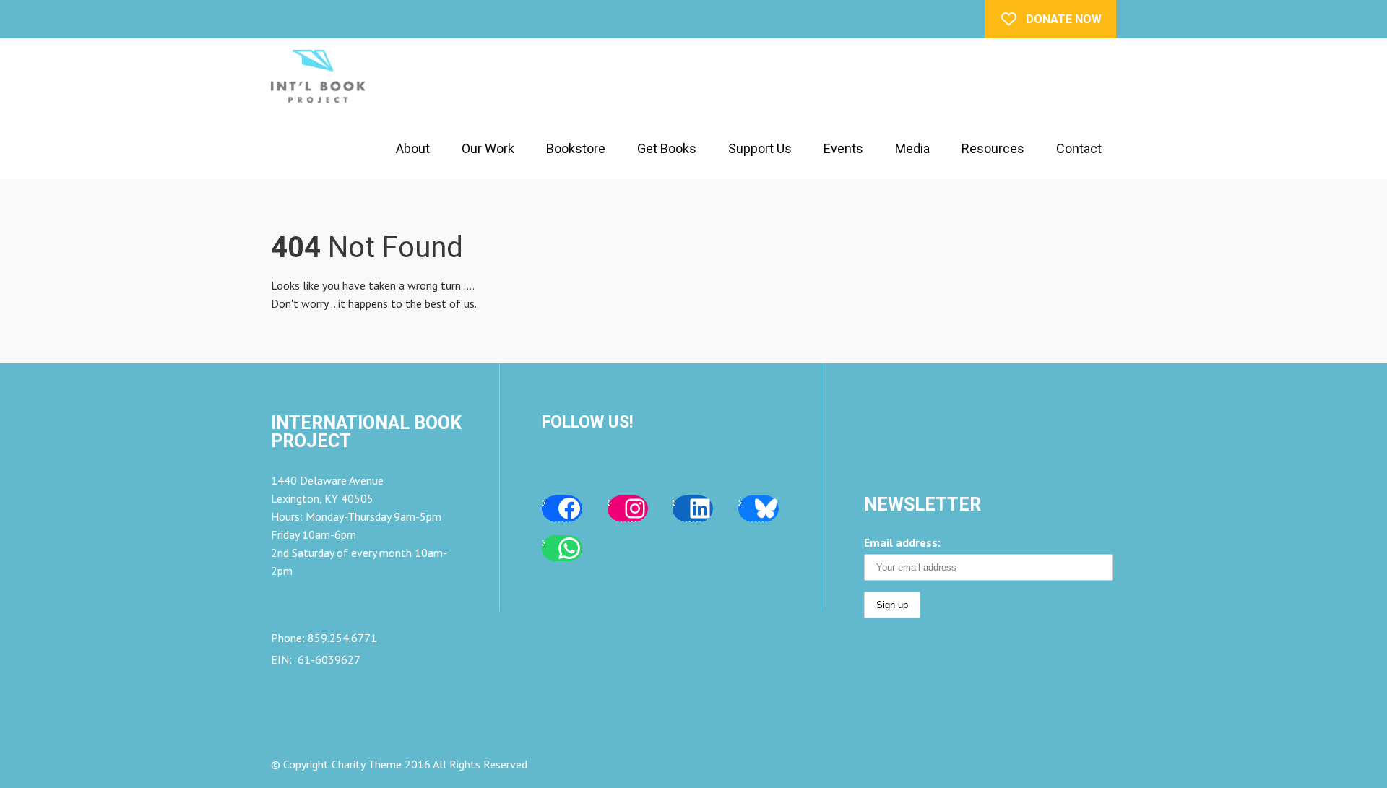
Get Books (666, 148)
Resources (993, 148)
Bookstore (575, 148)
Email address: (902, 542)
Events (843, 148)
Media (912, 148)
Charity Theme (367, 764)
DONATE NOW (1064, 19)
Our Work (488, 148)
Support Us (760, 148)
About (413, 148)
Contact (1079, 148)
